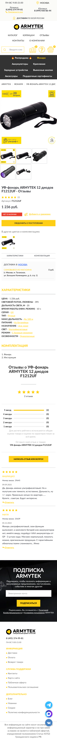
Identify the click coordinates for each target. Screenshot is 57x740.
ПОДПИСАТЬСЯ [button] (28, 603)
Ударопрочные (27, 336)
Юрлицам (29, 35)
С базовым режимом (22, 333)
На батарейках (21, 323)
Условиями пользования (34, 613)
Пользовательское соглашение (23, 687)
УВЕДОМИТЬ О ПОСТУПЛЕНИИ (28, 223)
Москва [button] (22, 265)
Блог (10, 699)
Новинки (12, 703)
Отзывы (44, 35)
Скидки (11, 708)
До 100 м (28, 319)
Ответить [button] (9, 503)
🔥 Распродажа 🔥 (21, 58)
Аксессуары (11, 76)
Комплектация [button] (42, 256)
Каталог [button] (13, 35)
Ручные (11, 316)
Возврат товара (15, 662)
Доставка (12, 653)
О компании (37, 41)
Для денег (23, 326)
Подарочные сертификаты (37, 76)
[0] (50, 49)
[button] (14, 12)
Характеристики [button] (15, 256)
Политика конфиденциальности (24, 712)
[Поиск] (5, 50)
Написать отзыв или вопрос (28, 459)
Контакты (18, 41)
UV (12, 312)
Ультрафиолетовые (18, 329)
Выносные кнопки (43, 70)
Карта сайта (14, 678)
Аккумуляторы (20, 64)
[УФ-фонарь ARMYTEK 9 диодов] (8, 242)
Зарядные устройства (16, 70)
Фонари (41, 58)
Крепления (39, 64)
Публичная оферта (17, 683)
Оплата (11, 658)
